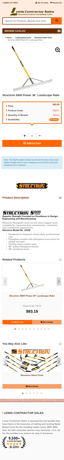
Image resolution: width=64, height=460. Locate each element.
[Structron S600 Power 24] (32, 278)
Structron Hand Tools (43, 38)
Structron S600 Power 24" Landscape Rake (32, 296)
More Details (47, 322)
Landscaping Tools (23, 38)
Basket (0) (57, 3)
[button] (57, 49)
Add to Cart (33, 143)
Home (9, 38)
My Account (43, 3)
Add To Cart (18, 322)
